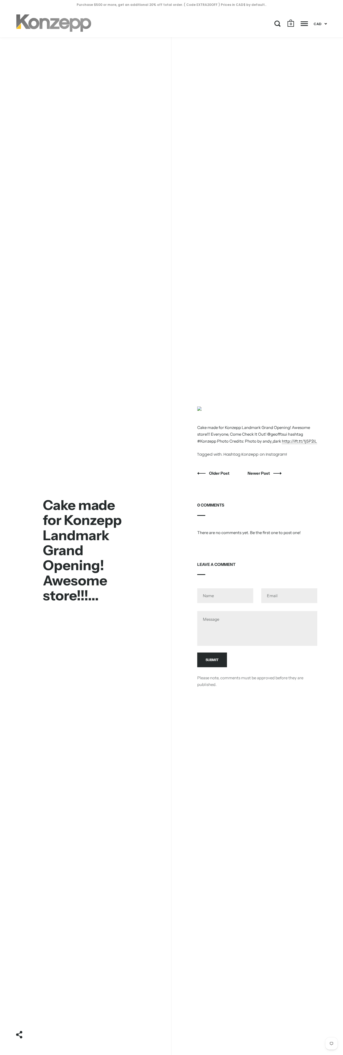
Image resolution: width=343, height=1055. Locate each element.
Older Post (219, 473)
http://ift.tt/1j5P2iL (299, 441)
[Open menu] (304, 23)
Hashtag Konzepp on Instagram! (255, 454)
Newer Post (259, 473)
